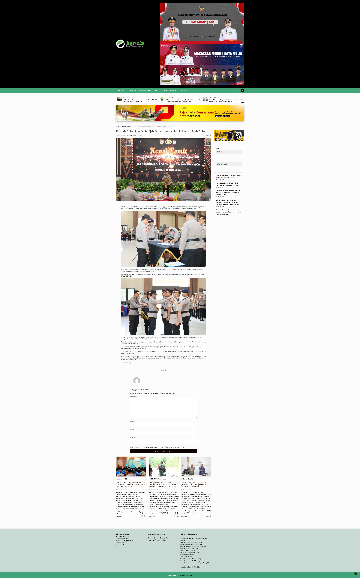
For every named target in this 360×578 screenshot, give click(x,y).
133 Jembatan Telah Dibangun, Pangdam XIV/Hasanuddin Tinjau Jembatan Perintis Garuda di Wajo (140, 100)
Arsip (217, 148)
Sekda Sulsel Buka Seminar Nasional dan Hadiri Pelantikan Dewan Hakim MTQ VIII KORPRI (130, 484)
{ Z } (177, 575)
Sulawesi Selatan (145, 90)
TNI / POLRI (139, 135)
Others (182, 90)
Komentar (133, 397)
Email (132, 429)
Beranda (121, 90)
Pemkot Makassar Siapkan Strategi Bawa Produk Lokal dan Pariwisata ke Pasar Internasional (183, 100)
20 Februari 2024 (121, 135)
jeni (144, 378)
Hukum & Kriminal (170, 90)
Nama (132, 421)
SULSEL (134, 135)
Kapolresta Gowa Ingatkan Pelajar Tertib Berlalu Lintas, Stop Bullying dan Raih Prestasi (226, 100)
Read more (119, 516)
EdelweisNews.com (185, 575)
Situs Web (133, 437)
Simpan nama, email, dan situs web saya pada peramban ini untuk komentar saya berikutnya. (158, 447)
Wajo (164, 479)
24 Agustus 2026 (121, 489)
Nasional (131, 90)
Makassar (129, 135)
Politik (157, 90)
